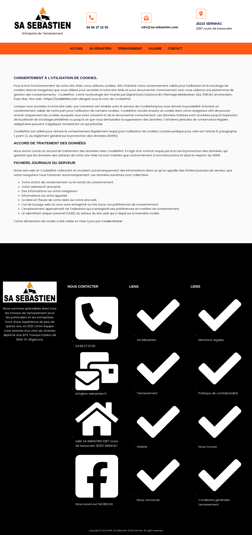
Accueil (76, 48)
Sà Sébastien (100, 48)
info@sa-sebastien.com (159, 27)
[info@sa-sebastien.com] (146, 18)
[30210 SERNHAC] (201, 14)
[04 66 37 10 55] (91, 17)
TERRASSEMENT (130, 48)
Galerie (155, 48)
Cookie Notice (111, 221)
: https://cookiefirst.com (60, 99)
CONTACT (175, 48)
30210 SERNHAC (209, 24)
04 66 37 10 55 (97, 27)
